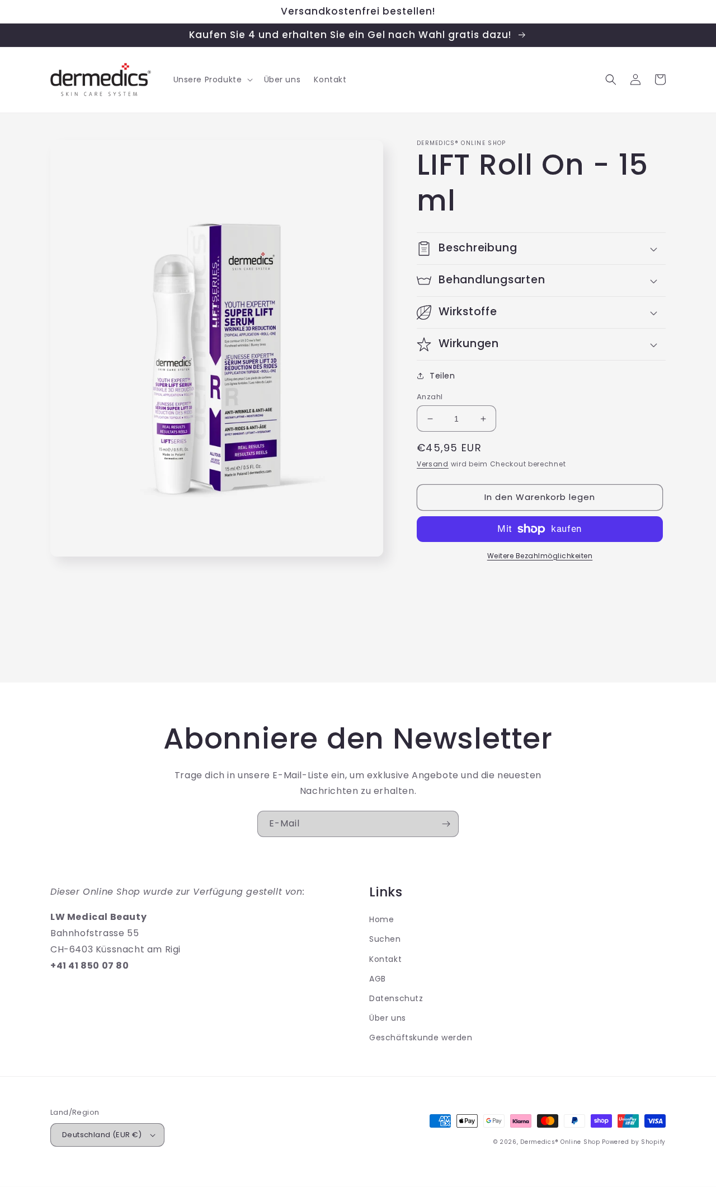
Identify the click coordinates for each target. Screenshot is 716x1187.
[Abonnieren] (446, 824)
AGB (377, 978)
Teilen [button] (442, 375)
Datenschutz (396, 998)
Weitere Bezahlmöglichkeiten (540, 555)
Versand (433, 464)
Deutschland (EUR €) (102, 1134)
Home (381, 919)
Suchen (385, 939)
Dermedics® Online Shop (560, 1142)
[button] (212, 79)
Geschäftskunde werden (421, 1037)
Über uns (387, 1018)
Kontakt (385, 959)
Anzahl (429, 396)
